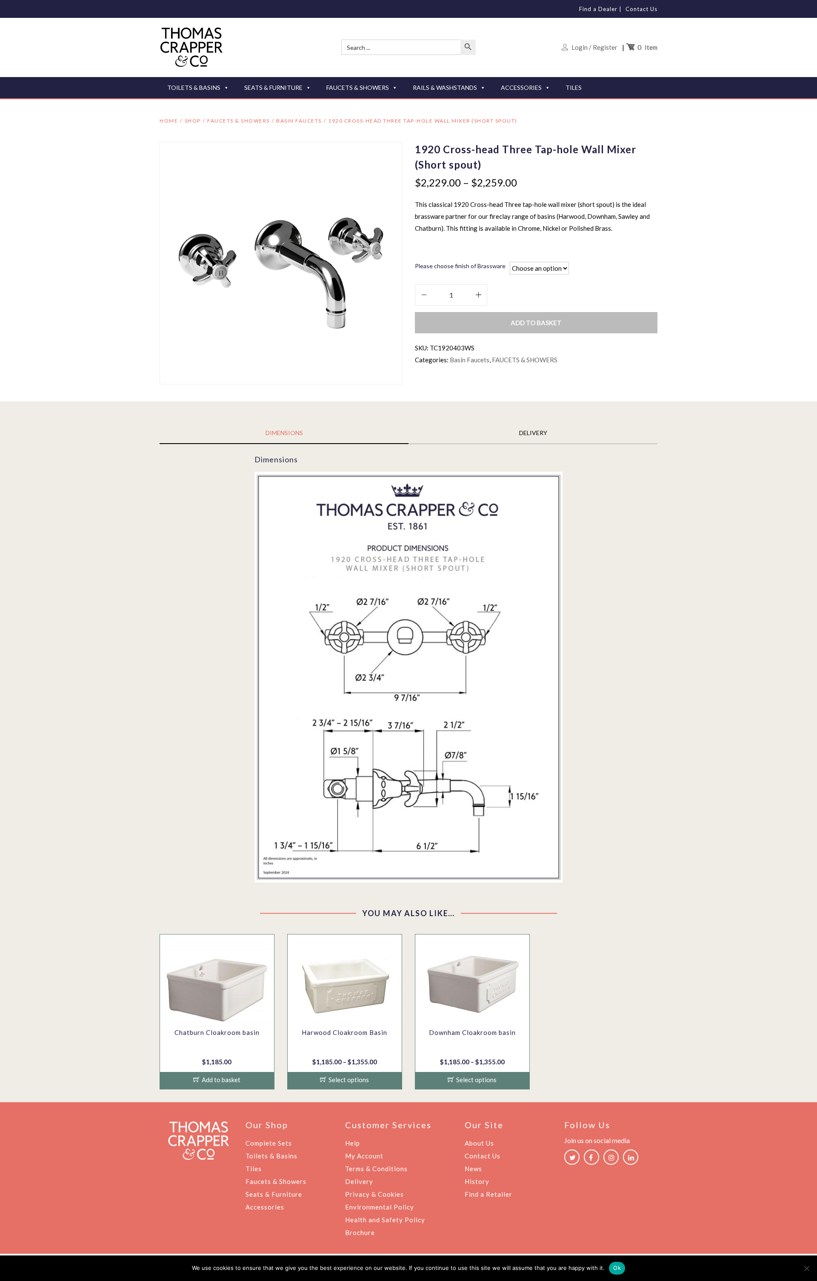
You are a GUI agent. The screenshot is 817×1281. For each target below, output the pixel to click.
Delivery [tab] (533, 432)
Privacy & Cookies (374, 1194)
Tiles (254, 1168)
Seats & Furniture (274, 1194)
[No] (806, 1268)
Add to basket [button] (221, 1079)
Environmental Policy (379, 1207)
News (473, 1168)
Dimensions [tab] (284, 432)
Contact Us (641, 9)
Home (169, 120)
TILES (574, 87)
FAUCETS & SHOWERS (357, 87)
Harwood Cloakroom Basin (344, 1032)
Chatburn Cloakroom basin (217, 1032)
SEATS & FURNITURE (273, 87)
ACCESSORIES (521, 87)
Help (352, 1143)
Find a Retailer (488, 1194)
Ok (617, 1267)
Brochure (360, 1232)
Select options (349, 1079)
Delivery (359, 1181)
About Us (479, 1143)
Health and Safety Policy (385, 1220)
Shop (193, 120)
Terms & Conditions (376, 1168)
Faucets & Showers (276, 1181)
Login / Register (594, 47)
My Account (364, 1156)
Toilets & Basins (271, 1156)
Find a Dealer (598, 9)
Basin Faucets (299, 120)
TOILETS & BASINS (193, 87)
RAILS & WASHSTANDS (445, 87)
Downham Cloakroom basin (472, 1032)
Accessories (265, 1207)
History (477, 1181)
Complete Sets (269, 1143)
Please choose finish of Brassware (460, 265)
